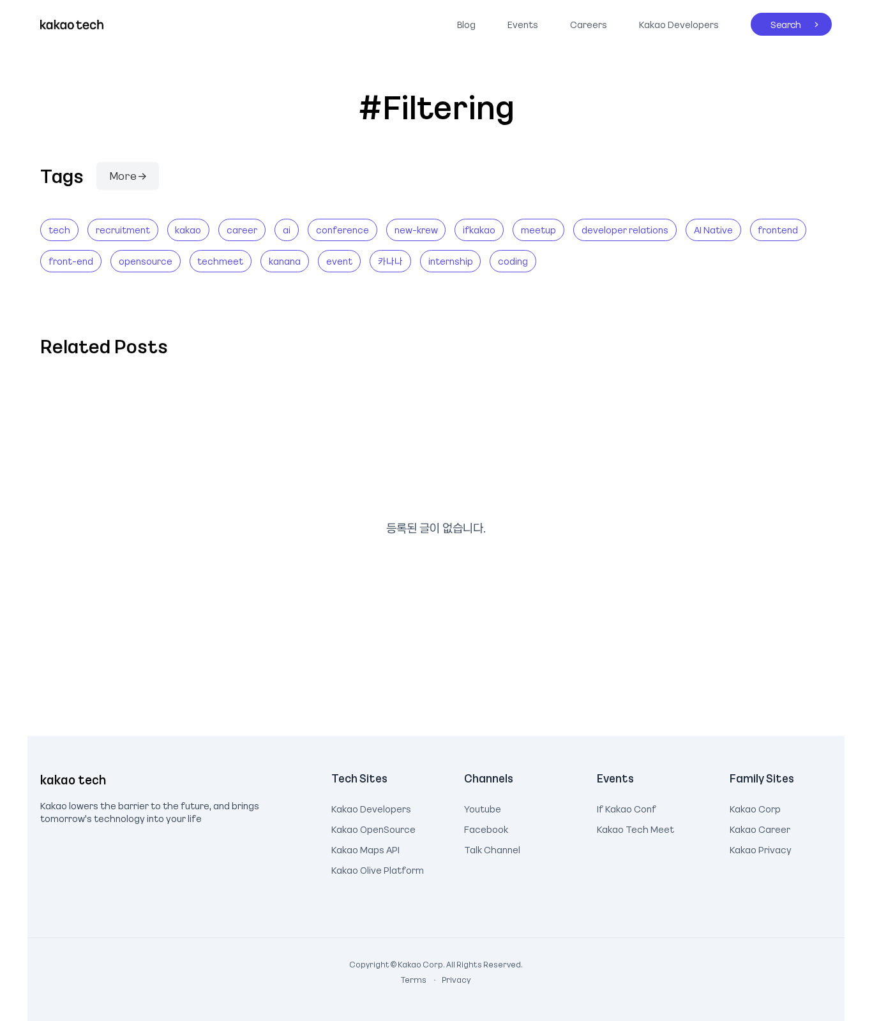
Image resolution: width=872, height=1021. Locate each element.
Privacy (449, 979)
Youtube (482, 807)
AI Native (713, 229)
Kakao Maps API (365, 848)
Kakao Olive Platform (377, 868)
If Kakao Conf (626, 807)
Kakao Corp (755, 807)
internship (450, 260)
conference (342, 229)
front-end (71, 260)
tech (59, 229)
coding (513, 260)
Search (776, 22)
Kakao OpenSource (373, 827)
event (339, 260)
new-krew (416, 229)
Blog (466, 24)
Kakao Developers (676, 22)
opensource (145, 260)
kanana (285, 260)
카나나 (390, 260)
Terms (414, 979)
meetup (538, 229)
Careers (588, 24)
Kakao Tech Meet (635, 827)
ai (286, 229)
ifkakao (479, 229)
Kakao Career (760, 827)
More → (127, 175)
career (242, 229)
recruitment (123, 229)
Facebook (486, 827)
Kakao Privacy (761, 848)
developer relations (625, 229)
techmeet (220, 260)
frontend (778, 229)
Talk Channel (492, 848)
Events (522, 24)
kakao (188, 229)
